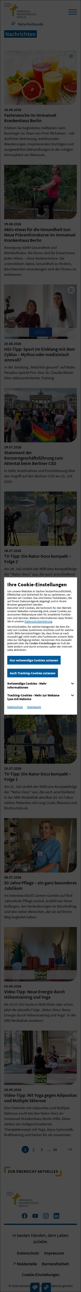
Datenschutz (15, 706)
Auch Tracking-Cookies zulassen (32, 673)
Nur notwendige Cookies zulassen (34, 660)
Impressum (34, 706)
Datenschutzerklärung (38, 621)
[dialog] (40, 646)
